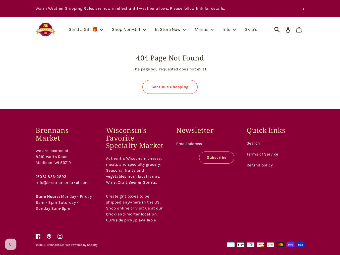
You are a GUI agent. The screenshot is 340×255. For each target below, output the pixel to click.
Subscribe (217, 157)
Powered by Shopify (84, 245)
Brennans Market (58, 245)
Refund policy (260, 165)
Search (253, 143)
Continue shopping (170, 87)
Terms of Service (262, 154)
